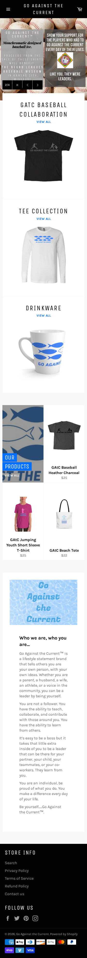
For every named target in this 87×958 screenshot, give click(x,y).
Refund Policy (17, 886)
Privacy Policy (17, 870)
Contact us (14, 893)
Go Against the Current (44, 9)
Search (11, 863)
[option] (43, 59)
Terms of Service (19, 878)
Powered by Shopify (64, 934)
